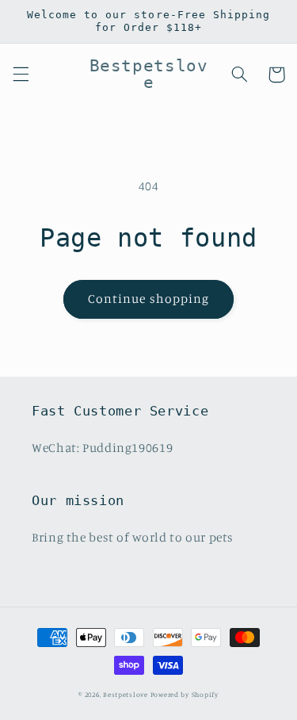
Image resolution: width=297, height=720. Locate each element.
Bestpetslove (125, 694)
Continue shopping (148, 298)
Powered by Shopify (184, 694)
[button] (20, 74)
